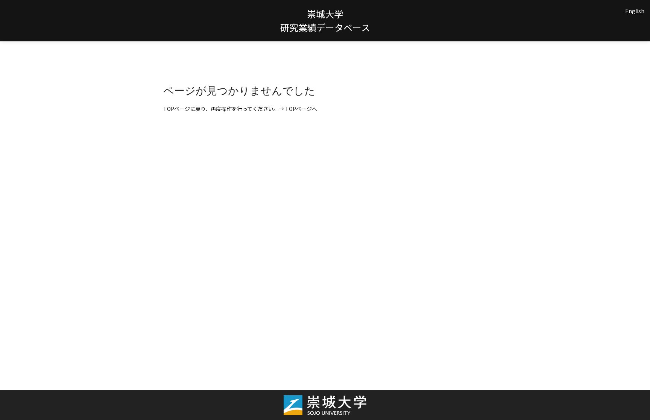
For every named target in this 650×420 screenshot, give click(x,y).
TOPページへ (301, 108)
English (634, 11)
